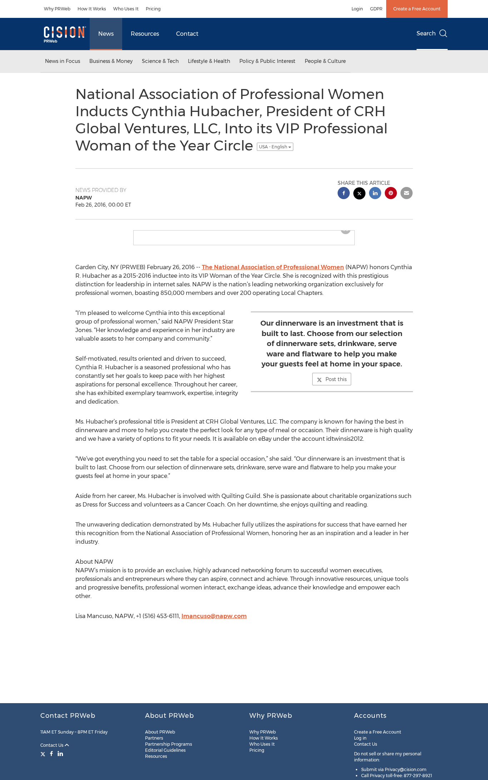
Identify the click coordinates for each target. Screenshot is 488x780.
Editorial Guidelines (165, 750)
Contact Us (52, 745)
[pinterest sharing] (391, 194)
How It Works (92, 8)
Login (357, 8)
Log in (360, 738)
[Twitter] (43, 753)
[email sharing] (406, 194)
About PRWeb (160, 732)
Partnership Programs (168, 744)
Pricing (153, 8)
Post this (336, 379)
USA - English (273, 146)
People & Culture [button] (325, 61)
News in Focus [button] (62, 61)
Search (426, 33)
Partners (154, 738)
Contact (187, 33)
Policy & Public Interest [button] (267, 61)
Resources (145, 33)
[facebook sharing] (344, 194)
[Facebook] (51, 753)
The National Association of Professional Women (273, 267)
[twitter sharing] (359, 194)
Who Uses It (126, 8)
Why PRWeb (57, 8)
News (106, 33)
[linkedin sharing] (375, 194)
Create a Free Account (416, 8)
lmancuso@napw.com (214, 616)
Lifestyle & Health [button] (209, 61)
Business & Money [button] (111, 61)
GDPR (376, 8)
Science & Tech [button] (160, 61)
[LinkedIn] (60, 753)
